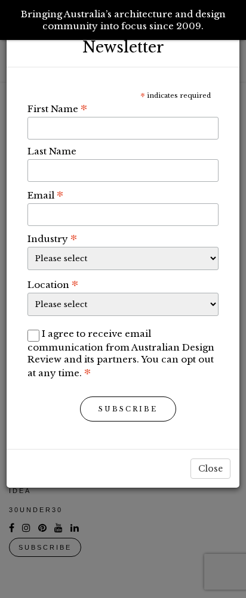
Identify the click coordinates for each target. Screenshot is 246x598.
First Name (57, 108)
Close (210, 468)
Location (52, 284)
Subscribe (128, 409)
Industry (52, 238)
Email (45, 195)
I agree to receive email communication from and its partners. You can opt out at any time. (120, 353)
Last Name (51, 151)
